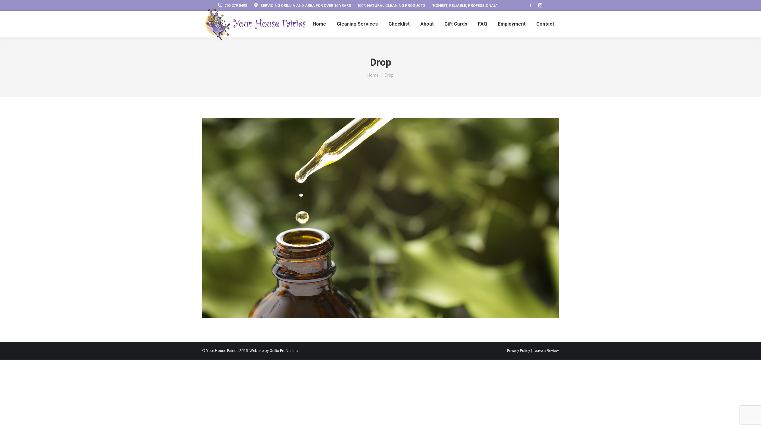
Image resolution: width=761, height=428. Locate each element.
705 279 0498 (235, 5)
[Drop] (380, 218)
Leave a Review (546, 350)
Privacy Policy (519, 350)
